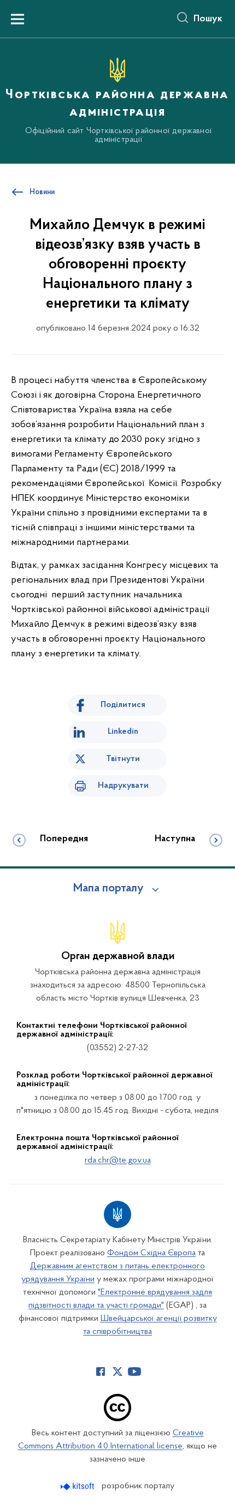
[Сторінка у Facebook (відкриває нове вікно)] (100, 1371)
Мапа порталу (108, 889)
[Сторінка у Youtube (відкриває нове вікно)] (134, 1371)
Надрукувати (123, 785)
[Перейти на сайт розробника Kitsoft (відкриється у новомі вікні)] (78, 1486)
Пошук (207, 19)
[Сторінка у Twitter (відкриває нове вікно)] (117, 1371)
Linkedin (123, 731)
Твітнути (123, 758)
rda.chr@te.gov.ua (118, 1160)
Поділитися (123, 704)
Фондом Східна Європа (151, 1253)
